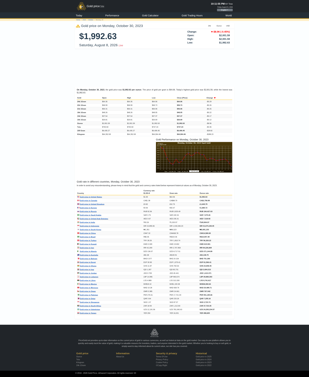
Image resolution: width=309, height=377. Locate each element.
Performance (112, 15)
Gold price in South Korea (90, 230)
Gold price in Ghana (88, 266)
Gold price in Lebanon (89, 277)
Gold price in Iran (87, 248)
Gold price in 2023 (203, 362)
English (224, 10)
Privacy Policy (162, 359)
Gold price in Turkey (88, 240)
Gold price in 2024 (203, 359)
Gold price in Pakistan (89, 295)
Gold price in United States (91, 197)
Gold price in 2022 (203, 365)
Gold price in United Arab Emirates (94, 219)
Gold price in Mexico (88, 284)
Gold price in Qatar (87, 299)
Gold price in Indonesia (89, 226)
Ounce (79, 357)
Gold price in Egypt (88, 262)
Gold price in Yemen (88, 313)
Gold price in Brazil (87, 237)
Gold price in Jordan (88, 273)
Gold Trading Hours (192, 15)
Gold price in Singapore (89, 302)
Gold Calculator (150, 15)
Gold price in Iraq (87, 269)
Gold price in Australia (89, 255)
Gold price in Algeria (88, 251)
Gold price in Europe (88, 208)
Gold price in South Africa (90, 306)
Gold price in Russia (88, 211)
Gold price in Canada (88, 201)
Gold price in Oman (88, 291)
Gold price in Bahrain (88, 259)
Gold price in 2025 (203, 357)
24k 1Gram (81, 365)
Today (79, 15)
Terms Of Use (162, 357)
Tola (78, 359)
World (228, 15)
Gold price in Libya (87, 280)
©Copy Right (161, 365)
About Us (120, 357)
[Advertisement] (154, 67)
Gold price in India (87, 222)
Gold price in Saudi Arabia (90, 215)
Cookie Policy (162, 362)
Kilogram (80, 362)
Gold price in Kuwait (88, 244)
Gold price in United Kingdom (92, 204)
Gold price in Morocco (89, 288)
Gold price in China (88, 233)
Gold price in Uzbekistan (90, 309)
